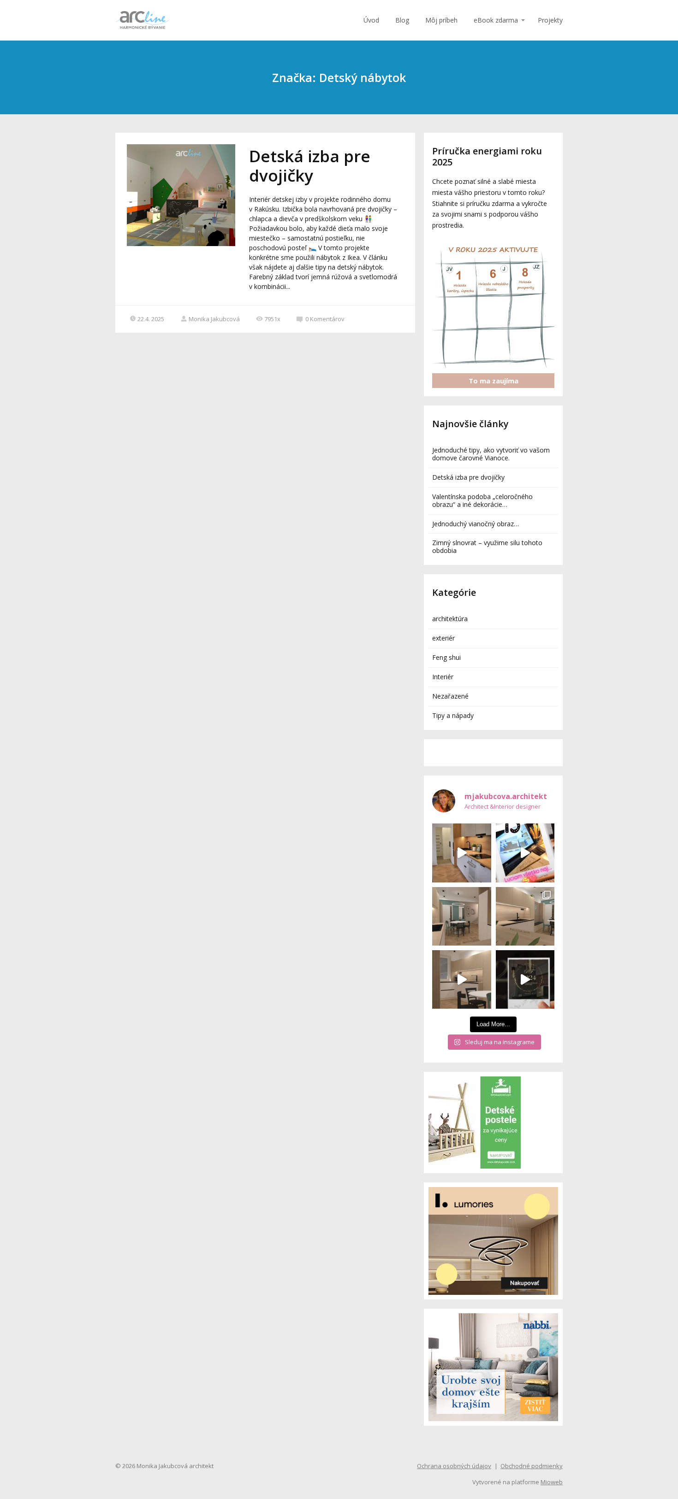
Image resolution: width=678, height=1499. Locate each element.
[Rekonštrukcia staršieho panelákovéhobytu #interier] (461, 852)
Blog (402, 20)
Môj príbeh (441, 20)
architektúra (450, 618)
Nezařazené (450, 696)
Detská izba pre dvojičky (309, 165)
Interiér (442, 676)
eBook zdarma (496, 20)
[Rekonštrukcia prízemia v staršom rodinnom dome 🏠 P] (461, 916)
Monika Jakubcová (214, 319)
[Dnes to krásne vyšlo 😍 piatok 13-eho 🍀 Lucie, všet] (525, 852)
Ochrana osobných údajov (454, 1466)
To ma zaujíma (493, 380)
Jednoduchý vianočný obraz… (475, 523)
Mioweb (552, 1482)
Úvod (371, 20)
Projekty (550, 20)
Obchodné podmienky (531, 1466)
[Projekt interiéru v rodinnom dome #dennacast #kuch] (461, 979)
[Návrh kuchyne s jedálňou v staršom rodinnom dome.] (525, 916)
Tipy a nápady (453, 715)
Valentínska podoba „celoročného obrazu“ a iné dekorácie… (482, 500)
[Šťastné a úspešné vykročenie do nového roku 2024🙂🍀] (525, 979)
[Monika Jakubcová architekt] (143, 20)
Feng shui (446, 657)
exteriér (443, 638)
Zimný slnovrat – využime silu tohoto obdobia (487, 546)
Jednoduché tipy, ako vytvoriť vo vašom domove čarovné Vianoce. (491, 454)
